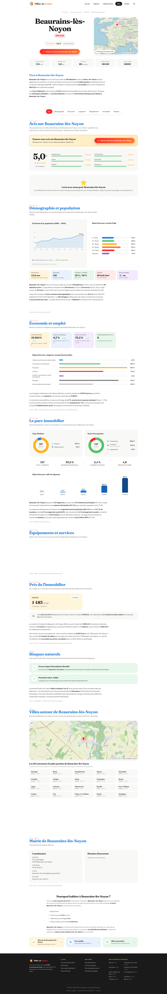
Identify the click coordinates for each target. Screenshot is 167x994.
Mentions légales (71, 990)
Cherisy (113, 979)
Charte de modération (68, 968)
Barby (128, 979)
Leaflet (125, 53)
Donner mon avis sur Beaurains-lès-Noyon (61, 52)
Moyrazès (114, 967)
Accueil (87, 4)
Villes (119, 4)
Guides (126, 4)
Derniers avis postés (91, 971)
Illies (112, 976)
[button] (83, 738)
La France (65, 12)
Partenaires (64, 965)
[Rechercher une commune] (134, 4)
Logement (82, 111)
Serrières (129, 976)
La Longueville (130, 972)
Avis (49, 111)
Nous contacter (66, 971)
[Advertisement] (123, 90)
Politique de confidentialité (86, 990)
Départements (108, 4)
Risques (116, 111)
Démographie (59, 111)
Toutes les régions (90, 965)
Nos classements (90, 962)
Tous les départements (92, 968)
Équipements (94, 111)
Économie (71, 111)
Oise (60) (86, 12)
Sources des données (68, 962)
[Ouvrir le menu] (137, 4)
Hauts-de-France (75, 12)
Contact (98, 990)
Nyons (113, 962)
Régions (96, 4)
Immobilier (106, 111)
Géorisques (37, 701)
